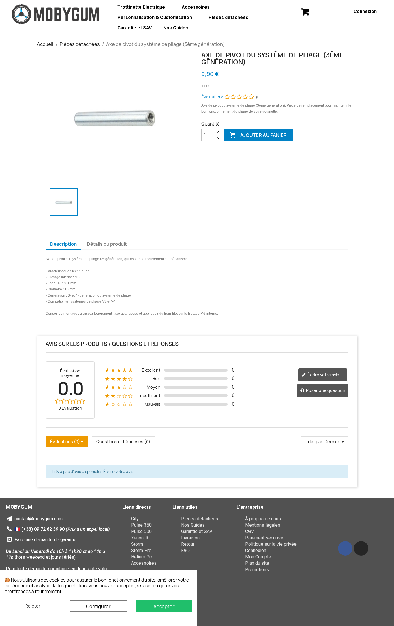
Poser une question (325, 390)
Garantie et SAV (134, 28)
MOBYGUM (19, 507)
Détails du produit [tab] (107, 244)
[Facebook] (345, 548)
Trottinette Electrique (141, 7)
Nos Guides (175, 28)
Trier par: (315, 441)
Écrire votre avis (323, 374)
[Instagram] (361, 548)
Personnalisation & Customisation (154, 17)
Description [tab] (63, 244)
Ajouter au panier (258, 134)
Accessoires (196, 7)
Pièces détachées (228, 17)
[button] (305, 12)
